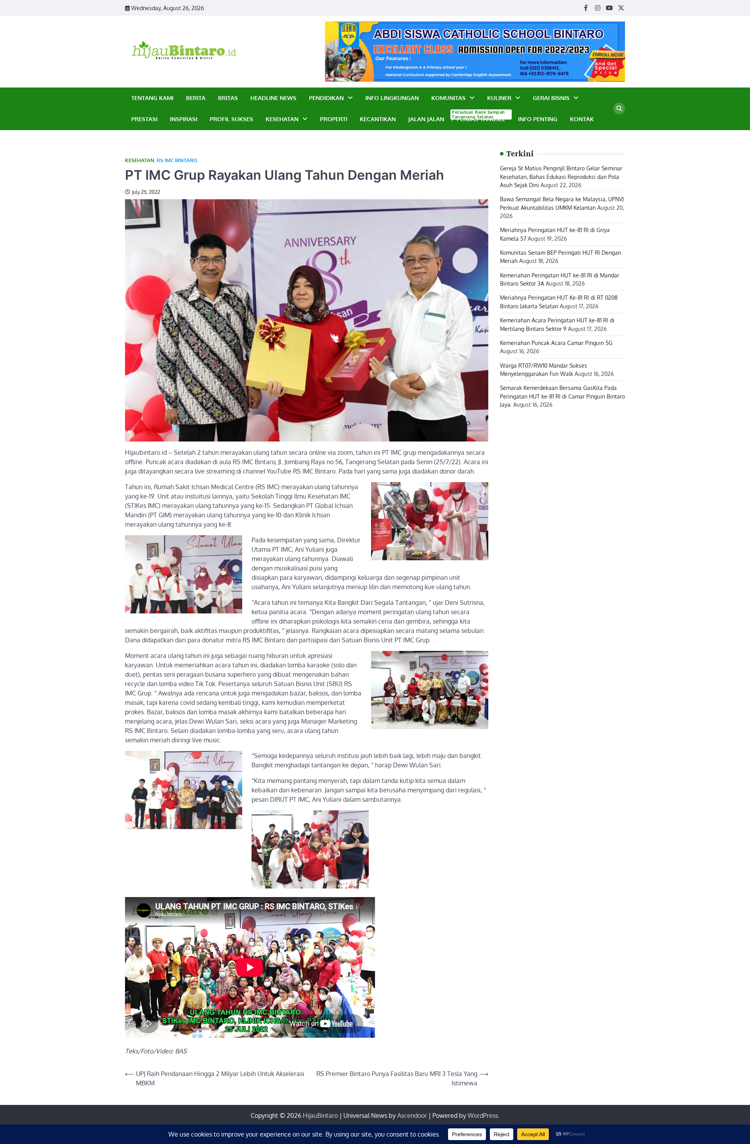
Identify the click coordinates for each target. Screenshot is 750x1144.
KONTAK (582, 119)
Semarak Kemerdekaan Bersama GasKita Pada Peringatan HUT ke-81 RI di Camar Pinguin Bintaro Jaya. (562, 396)
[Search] (619, 108)
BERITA (195, 98)
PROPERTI (333, 119)
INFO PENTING (537, 119)
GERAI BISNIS (551, 98)
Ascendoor (412, 1115)
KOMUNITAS (448, 98)
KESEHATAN (282, 119)
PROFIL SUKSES (231, 119)
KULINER (499, 98)
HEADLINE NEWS (273, 98)
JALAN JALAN (426, 119)
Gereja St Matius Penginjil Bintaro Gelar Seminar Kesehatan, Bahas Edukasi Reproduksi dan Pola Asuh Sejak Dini (561, 176)
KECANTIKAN (378, 119)
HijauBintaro (320, 1115)
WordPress (483, 1115)
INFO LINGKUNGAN (392, 98)
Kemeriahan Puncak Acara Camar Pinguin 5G (556, 342)
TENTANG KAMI (152, 98)
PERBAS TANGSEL (479, 119)
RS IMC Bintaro (177, 160)
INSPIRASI (183, 119)
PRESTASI (144, 119)
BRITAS (228, 98)
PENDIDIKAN (326, 98)
